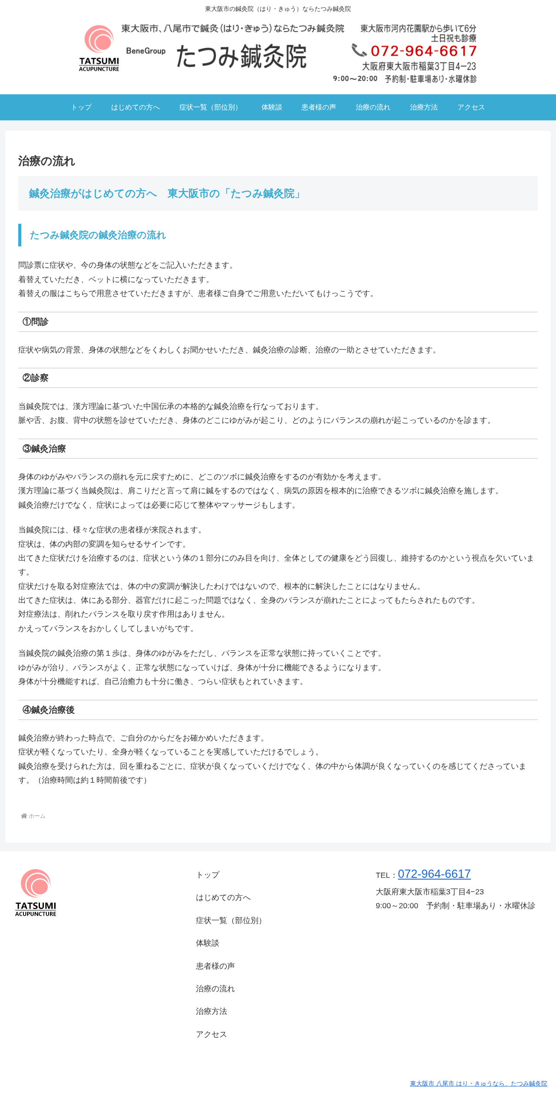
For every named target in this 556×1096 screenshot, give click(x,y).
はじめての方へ (223, 897)
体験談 (207, 943)
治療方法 (211, 1011)
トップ (207, 874)
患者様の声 (215, 966)
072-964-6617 (434, 873)
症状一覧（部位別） (231, 920)
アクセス (211, 1034)
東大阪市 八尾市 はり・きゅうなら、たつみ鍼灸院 (478, 1083)
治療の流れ (215, 988)
